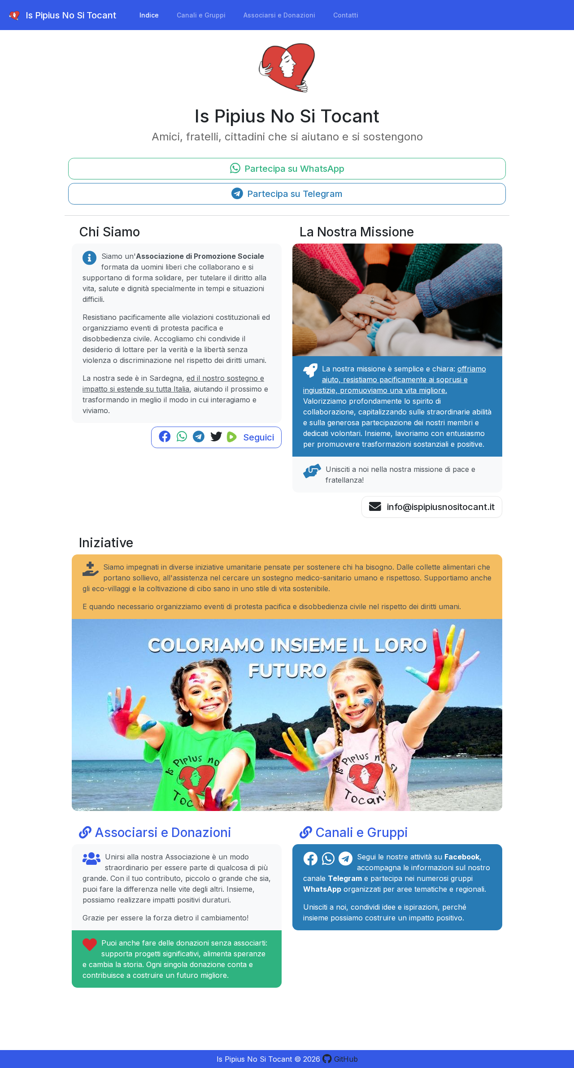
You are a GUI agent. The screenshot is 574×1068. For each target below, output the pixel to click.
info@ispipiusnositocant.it (440, 506)
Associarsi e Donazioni (279, 15)
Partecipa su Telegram (294, 193)
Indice (149, 15)
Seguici (257, 437)
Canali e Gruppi (201, 15)
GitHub (345, 1059)
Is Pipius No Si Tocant (69, 15)
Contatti (345, 15)
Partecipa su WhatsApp (293, 168)
